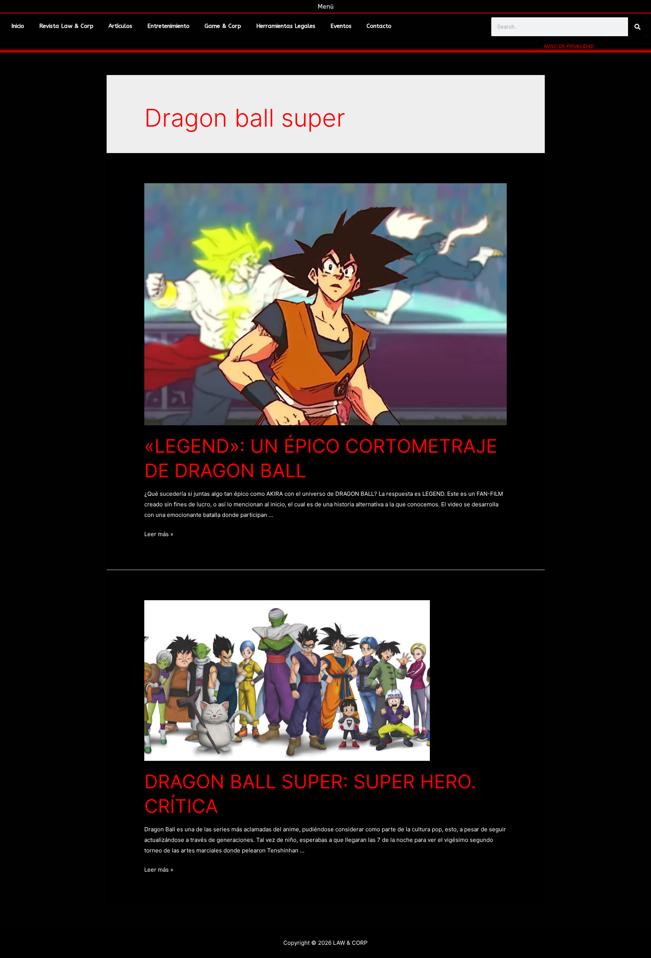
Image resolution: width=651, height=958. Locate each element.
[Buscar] (637, 26)
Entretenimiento (168, 26)
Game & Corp (223, 26)
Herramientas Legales (285, 26)
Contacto (379, 26)
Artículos (120, 26)
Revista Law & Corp (66, 26)
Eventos (340, 26)
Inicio (17, 26)
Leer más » (158, 534)
